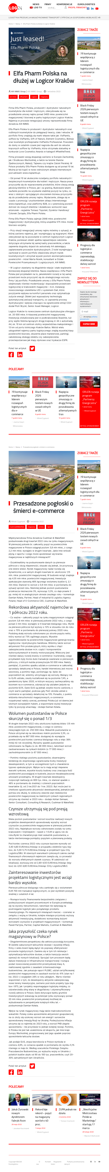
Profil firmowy (77, 7)
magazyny (44, 97)
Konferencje (64, 4)
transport (54, 17)
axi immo (13, 97)
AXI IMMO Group (34, 91)
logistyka (14, 17)
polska (41, 527)
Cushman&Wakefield (17, 527)
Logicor (34, 97)
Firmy (48, 4)
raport (49, 527)
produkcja (25, 17)
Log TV (38, 7)
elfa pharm (24, 97)
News (36, 4)
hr (99, 17)
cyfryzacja (66, 17)
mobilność (91, 17)
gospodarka (79, 17)
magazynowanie (39, 17)
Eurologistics (86, 4)
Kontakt (48, 1162)
